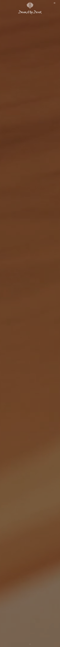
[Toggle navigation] (54, 3)
